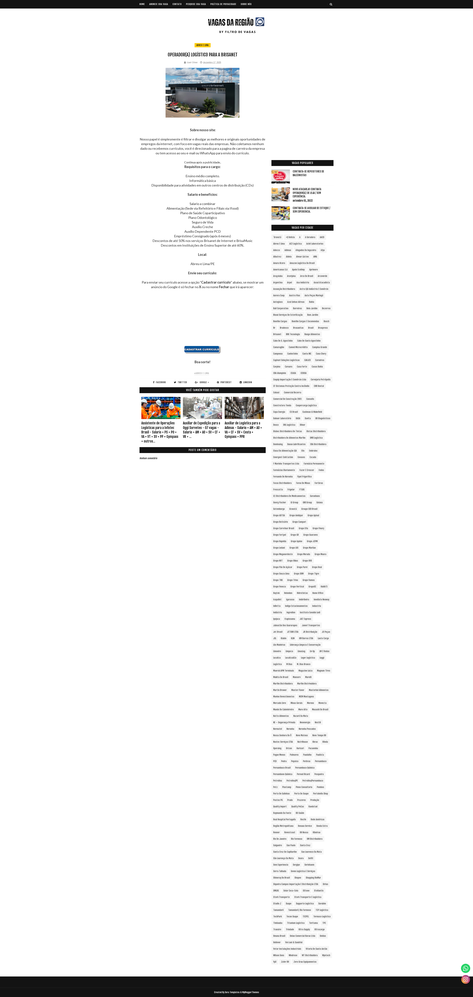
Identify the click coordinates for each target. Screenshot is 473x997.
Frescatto (278, 489)
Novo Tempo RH (319, 735)
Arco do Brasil (306, 276)
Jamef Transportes (311, 625)
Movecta (322, 703)
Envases (301, 457)
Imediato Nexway (321, 599)
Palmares (294, 754)
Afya (323, 250)
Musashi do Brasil (320, 709)
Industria (316, 606)
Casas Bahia (317, 366)
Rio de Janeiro (279, 838)
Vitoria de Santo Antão (316, 948)
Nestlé (318, 722)
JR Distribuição (310, 631)
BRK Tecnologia (293, 334)
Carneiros (319, 360)
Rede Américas (317, 819)
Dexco (276, 424)
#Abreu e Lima (201, 373)
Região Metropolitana (283, 826)
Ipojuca (276, 619)
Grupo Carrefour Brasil (283, 528)
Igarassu (290, 599)
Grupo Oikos (292, 560)
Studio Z (277, 903)
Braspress (323, 327)
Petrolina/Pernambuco (312, 780)
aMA (315, 256)
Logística (277, 664)
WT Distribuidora (310, 955)
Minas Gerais (296, 703)
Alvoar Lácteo (302, 256)
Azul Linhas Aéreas (295, 302)
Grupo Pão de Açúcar (282, 567)
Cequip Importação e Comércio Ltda (289, 379)
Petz (275, 787)
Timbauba (277, 923)
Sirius (325, 884)
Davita (308, 418)
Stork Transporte (281, 897)
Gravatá (293, 509)
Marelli (308, 677)
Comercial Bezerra (292, 392)
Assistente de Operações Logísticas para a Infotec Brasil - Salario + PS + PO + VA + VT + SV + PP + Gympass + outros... (159, 432)
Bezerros (326, 308)
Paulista (320, 754)
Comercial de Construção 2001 (287, 399)
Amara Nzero (279, 263)
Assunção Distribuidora (284, 289)
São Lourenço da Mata (283, 858)
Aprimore (313, 269)
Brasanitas (298, 327)
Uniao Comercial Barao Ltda (302, 936)
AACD (322, 237)
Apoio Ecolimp (298, 269)
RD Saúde (300, 813)
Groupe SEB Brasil (309, 509)
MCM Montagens (306, 696)
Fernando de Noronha (283, 476)
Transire (277, 929)
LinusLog (301, 651)
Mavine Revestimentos (283, 696)
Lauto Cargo (323, 638)
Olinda (325, 741)
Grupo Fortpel (279, 534)
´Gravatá (277, 237)
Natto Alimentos (281, 716)
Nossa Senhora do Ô (282, 735)
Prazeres (301, 800)
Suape (288, 903)
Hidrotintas (302, 593)
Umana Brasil (279, 936)
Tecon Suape (292, 916)
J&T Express (305, 619)
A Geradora (310, 237)
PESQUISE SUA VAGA (196, 4)
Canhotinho (292, 353)
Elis (302, 450)
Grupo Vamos (309, 580)
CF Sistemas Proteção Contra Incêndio (291, 386)
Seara (301, 858)
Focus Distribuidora (282, 483)
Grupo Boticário (280, 521)
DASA (298, 418)
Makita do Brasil (280, 677)
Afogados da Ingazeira (306, 250)
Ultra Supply (304, 929)
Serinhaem (309, 864)
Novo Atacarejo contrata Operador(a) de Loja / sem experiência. (307, 193)
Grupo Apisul (313, 515)
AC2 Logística (295, 243)
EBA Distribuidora (318, 444)
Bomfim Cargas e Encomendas (305, 321)
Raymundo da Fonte (282, 813)
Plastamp (286, 787)
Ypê (274, 961)
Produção (314, 800)
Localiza (277, 657)
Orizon (289, 748)
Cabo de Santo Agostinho (309, 340)
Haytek (276, 593)
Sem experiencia (280, 864)
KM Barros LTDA (306, 638)
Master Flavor (297, 690)
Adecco (276, 250)
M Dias (289, 664)
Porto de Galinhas (281, 793)
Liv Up (312, 651)
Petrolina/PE (292, 780)
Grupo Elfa (303, 528)
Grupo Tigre (313, 573)
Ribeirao (316, 832)
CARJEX (307, 360)
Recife (303, 819)
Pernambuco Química (304, 767)
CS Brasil (294, 412)
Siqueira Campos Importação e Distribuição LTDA (295, 884)
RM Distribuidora (314, 838)
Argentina (278, 282)
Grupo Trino (292, 580)
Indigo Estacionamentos (296, 606)
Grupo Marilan (309, 547)
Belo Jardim (312, 308)
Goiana (320, 502)
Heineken (288, 593)
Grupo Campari (299, 521)
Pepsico (294, 761)
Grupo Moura (320, 554)
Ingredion (291, 612)
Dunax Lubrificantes (296, 444)
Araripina (291, 276)
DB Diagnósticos (322, 418)
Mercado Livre (279, 703)
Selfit (310, 858)
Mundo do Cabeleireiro (283, 709)
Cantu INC (306, 353)
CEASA (293, 373)
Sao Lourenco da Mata (311, 851)
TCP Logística (322, 910)
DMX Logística (316, 437)
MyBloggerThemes (250, 992)
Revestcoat (289, 832)
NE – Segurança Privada (284, 722)
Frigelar (291, 489)
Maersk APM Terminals (283, 670)
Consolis (310, 399)
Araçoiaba (278, 276)
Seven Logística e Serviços (303, 871)
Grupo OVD (307, 560)
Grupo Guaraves (310, 534)
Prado (290, 800)
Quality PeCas (297, 806)
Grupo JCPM (312, 541)
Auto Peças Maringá (314, 295)
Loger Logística (308, 657)
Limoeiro (277, 651)
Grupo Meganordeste (283, 554)
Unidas (323, 936)
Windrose (293, 955)
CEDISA (304, 373)
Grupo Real (317, 567)
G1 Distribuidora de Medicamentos (289, 496)
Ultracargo (319, 929)
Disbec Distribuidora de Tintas (287, 431)
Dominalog (278, 444)
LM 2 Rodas (324, 651)
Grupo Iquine (296, 541)
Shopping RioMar (313, 877)
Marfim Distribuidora (283, 683)
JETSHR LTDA (292, 631)
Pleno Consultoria (304, 787)
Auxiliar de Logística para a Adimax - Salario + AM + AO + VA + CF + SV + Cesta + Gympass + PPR (243, 430)
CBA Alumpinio (279, 373)
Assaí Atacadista (322, 282)
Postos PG (278, 800)
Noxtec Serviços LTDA (283, 741)
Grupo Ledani (279, 547)
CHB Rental (319, 386)
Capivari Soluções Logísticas (286, 360)
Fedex (321, 470)
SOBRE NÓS (246, 4)
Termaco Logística (322, 916)
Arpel (289, 282)
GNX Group (307, 502)
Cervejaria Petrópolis (321, 379)
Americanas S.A (280, 269)
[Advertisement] (202, 320)
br (274, 327)
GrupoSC (312, 586)
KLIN (293, 638)
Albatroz (277, 256)
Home (142, 4)
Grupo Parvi (302, 567)
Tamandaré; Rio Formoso (299, 910)
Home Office (317, 593)
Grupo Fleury (318, 528)
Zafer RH (285, 961)
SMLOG (276, 890)
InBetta (276, 606)
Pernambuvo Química (282, 774)
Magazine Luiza (305, 670)
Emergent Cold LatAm (283, 457)
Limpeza (289, 651)
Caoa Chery (321, 353)
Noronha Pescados (307, 729)
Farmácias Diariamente (284, 470)
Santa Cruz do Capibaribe (285, 851)
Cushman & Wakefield (312, 412)
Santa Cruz (305, 845)
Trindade (290, 929)
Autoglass (278, 302)
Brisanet (277, 334)
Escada (313, 457)
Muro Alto (302, 709)
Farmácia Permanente (314, 463)
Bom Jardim (312, 314)
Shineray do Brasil (281, 877)
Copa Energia (279, 412)
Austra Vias (294, 295)
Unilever (277, 942)
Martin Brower (280, 690)
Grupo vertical (297, 586)
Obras (315, 741)
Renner (276, 832)
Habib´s (324, 586)
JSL (274, 638)
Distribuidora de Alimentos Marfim (289, 437)
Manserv (297, 677)
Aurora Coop (279, 295)
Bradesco (284, 327)
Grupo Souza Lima (281, 573)
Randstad (313, 806)
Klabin (283, 638)
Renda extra (322, 826)
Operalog (277, 748)
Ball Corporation (280, 308)
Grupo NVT (278, 560)
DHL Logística (289, 424)
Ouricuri (300, 748)
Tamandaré (278, 910)
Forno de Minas (303, 483)
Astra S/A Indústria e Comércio (314, 289)
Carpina (276, 366)
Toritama (313, 923)
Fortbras (319, 483)
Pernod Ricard (303, 774)
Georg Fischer (279, 502)
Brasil (311, 327)
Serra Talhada (279, 871)
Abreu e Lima (202, 45)
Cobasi (276, 392)
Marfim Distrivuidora (307, 683)
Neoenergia (305, 722)
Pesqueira (319, 774)
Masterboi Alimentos (319, 690)
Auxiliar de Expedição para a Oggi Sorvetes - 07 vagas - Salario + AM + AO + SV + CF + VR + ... (201, 430)
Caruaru (288, 366)
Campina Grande (319, 347)
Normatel (277, 729)
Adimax (288, 250)
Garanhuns (315, 496)
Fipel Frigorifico (304, 476)
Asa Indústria (303, 282)
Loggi (322, 657)
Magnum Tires (323, 670)
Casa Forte (302, 366)
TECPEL (306, 916)
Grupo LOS (294, 547)
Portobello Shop (320, 793)
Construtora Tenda (282, 405)
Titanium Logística (295, 923)
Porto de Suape (301, 793)
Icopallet (277, 599)
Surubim (322, 903)
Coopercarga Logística (306, 405)
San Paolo (291, 845)
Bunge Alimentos (312, 334)
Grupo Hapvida (279, 541)
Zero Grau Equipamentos (305, 961)
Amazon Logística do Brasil (302, 263)
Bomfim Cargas (280, 321)
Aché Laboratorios (314, 243)
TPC (324, 923)
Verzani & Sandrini (293, 942)
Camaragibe (278, 347)
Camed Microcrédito (298, 347)
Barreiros (297, 308)
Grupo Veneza (279, 586)
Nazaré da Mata (300, 716)
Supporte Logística (305, 903)
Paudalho (307, 754)
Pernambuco (320, 761)
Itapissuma (290, 619)
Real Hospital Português (284, 819)
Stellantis (319, 890)
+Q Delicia (290, 237)
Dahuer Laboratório (282, 418)
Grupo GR (295, 534)
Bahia (311, 302)
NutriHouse (302, 741)
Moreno (310, 703)
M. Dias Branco (303, 664)
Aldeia (289, 256)
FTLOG (301, 489)
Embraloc (313, 450)
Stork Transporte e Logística (307, 897)
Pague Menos (279, 754)
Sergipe (296, 864)
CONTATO (177, 4)
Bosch (326, 321)
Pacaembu (313, 748)
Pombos (320, 787)
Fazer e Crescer (307, 470)
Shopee (298, 877)
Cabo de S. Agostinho (283, 340)
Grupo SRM (299, 573)
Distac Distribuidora (316, 431)
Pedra (284, 761)
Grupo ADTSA (279, 515)
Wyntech (326, 955)
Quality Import (280, 806)
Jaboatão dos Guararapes (285, 625)
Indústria (277, 612)
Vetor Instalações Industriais (287, 948)
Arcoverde (322, 276)
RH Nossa (304, 832)
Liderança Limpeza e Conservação (305, 644)
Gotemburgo (279, 509)
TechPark (277, 916)
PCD (275, 761)
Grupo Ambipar (296, 515)
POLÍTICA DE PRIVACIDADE (223, 4)
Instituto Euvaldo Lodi (310, 612)
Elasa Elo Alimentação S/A (285, 450)
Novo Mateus (302, 735)
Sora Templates (232, 992)
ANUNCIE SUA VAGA (158, 4)
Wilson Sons (278, 955)
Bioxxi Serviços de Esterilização (288, 314)
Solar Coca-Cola (290, 890)
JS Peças (326, 631)
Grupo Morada (303, 554)
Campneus (278, 353)
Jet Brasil (278, 631)
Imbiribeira (304, 599)
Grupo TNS (278, 580)
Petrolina (277, 780)
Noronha (290, 729)
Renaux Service (305, 826)
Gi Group (294, 502)
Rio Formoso (296, 838)
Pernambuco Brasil (282, 767)
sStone (306, 890)
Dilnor (302, 424)
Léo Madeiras (279, 644)
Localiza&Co (290, 657)
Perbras (306, 761)
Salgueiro (277, 845)
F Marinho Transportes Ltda (286, 463)
